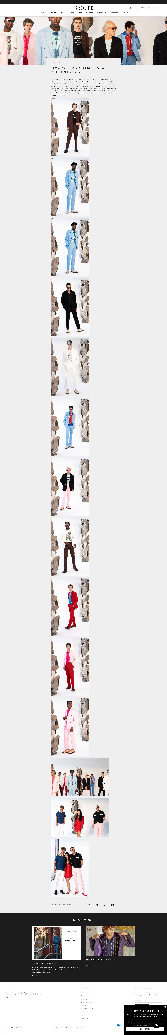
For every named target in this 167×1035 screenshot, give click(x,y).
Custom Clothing (85, 999)
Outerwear (101, 13)
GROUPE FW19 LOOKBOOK (101, 960)
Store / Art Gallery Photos (88, 1009)
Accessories (115, 13)
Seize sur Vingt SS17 (45, 963)
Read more (35, 976)
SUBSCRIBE (145, 1029)
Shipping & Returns (86, 1002)
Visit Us (83, 993)
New (63, 13)
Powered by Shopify (77, 1027)
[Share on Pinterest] (105, 905)
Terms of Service (152, 1025)
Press (82, 1015)
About (41, 13)
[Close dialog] (165, 1007)
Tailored (89, 13)
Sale (126, 13)
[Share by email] (112, 905)
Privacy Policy (85, 1018)
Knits (80, 13)
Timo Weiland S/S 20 (59, 95)
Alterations (84, 996)
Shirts (71, 13)
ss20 (66, 63)
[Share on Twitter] (97, 905)
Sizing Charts (84, 1012)
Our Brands (53, 13)
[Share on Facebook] (89, 905)
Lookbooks (84, 1005)
